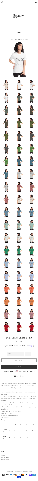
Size (28, 351)
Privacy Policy (5, 459)
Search (3, 455)
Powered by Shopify (27, 471)
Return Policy (5, 457)
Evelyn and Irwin (19, 471)
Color (15, 351)
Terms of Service (6, 462)
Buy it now (19, 367)
